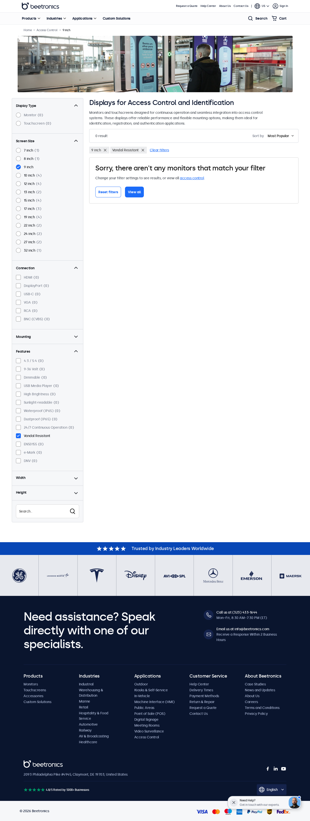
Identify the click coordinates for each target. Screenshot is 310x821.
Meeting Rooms (147, 725)
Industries (54, 18)
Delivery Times (201, 690)
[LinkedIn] (276, 769)
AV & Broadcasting (94, 736)
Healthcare (88, 742)
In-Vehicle (142, 696)
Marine (84, 701)
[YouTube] (283, 769)
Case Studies (255, 684)
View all (134, 192)
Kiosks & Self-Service (151, 690)
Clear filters (159, 150)
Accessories (33, 696)
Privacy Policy (256, 713)
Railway (85, 730)
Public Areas (144, 707)
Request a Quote (187, 6)
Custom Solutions (116, 18)
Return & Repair (202, 702)
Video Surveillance (149, 731)
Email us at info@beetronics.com (242, 629)
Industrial (86, 684)
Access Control (146, 737)
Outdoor (141, 684)
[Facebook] (268, 769)
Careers (251, 702)
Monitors (31, 684)
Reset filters (108, 192)
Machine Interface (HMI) (154, 702)
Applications (82, 18)
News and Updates (260, 690)
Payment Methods (204, 696)
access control (192, 178)
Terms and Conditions (262, 707)
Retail (83, 707)
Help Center (208, 6)
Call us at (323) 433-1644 (236, 612)
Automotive (88, 724)
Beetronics (40, 6)
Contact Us (241, 6)
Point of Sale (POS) (149, 713)
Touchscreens (35, 690)
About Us (225, 6)
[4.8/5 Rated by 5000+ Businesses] (34, 790)
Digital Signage (146, 719)
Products (29, 18)
